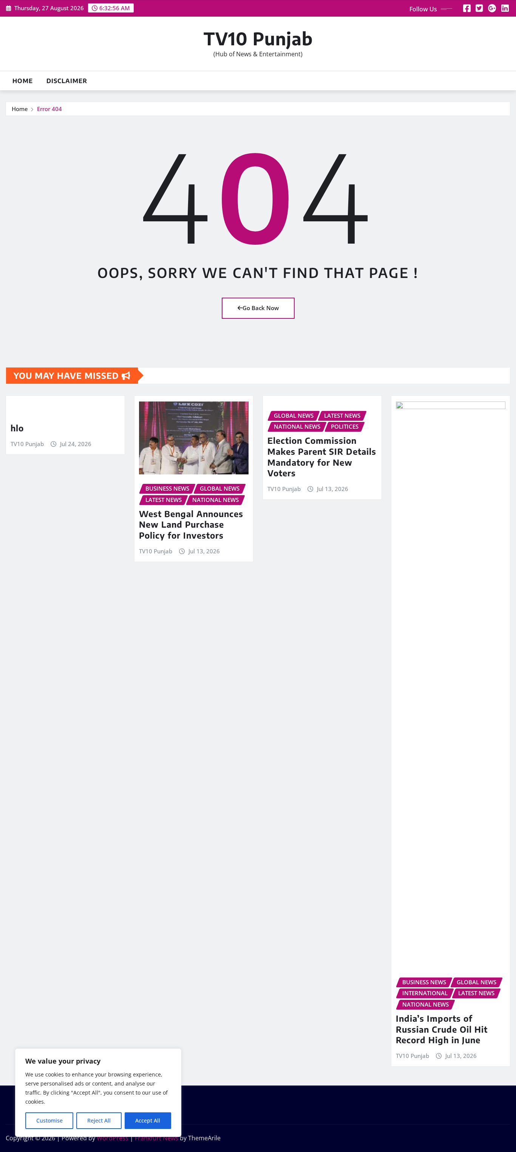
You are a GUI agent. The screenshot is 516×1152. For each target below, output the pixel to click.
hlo (17, 428)
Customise (49, 1120)
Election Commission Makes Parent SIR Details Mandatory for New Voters (321, 456)
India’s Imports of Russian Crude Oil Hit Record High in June (442, 1029)
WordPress (112, 1138)
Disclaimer (66, 81)
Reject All (99, 1120)
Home (22, 81)
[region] (98, 1093)
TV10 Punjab (258, 38)
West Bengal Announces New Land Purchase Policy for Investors (191, 524)
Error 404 (49, 109)
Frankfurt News (156, 1138)
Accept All (147, 1120)
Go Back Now (261, 308)
